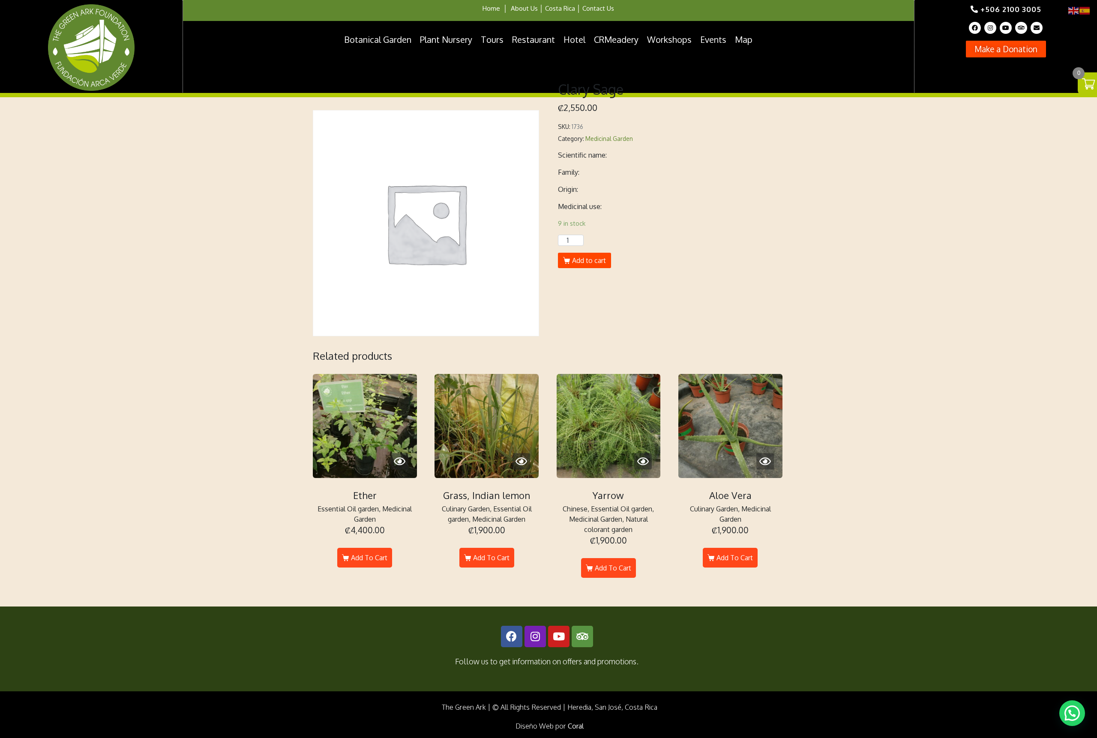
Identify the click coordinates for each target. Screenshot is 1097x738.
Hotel (574, 39)
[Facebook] (975, 28)
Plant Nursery (446, 39)
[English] (1073, 10)
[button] (1006, 49)
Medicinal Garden (609, 138)
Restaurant (533, 39)
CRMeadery (616, 39)
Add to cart (589, 260)
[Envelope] (1037, 28)
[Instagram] (990, 28)
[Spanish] (1085, 10)
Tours (492, 39)
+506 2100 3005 (1009, 9)
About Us (524, 8)
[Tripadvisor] (1021, 28)
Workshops (669, 39)
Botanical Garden (377, 39)
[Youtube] (1006, 28)
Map (743, 39)
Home (491, 8)
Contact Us (598, 8)
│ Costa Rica (556, 8)
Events (713, 39)
